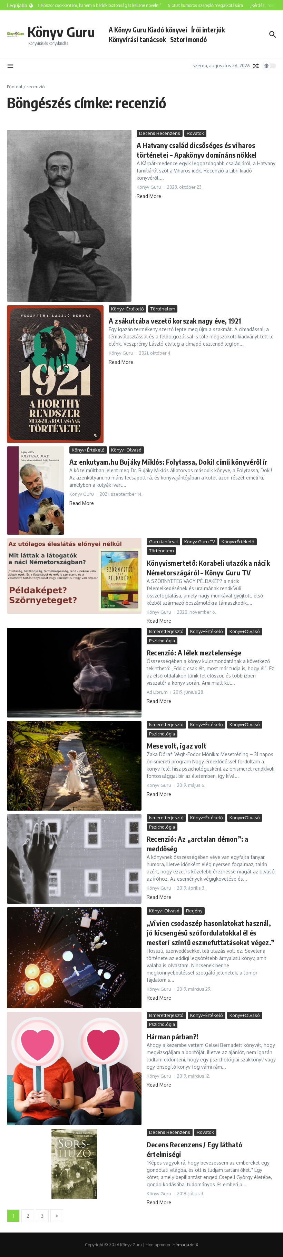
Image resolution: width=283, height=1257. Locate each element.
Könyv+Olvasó (126, 450)
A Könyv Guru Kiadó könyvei (148, 30)
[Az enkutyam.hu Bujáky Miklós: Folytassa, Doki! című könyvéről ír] (35, 490)
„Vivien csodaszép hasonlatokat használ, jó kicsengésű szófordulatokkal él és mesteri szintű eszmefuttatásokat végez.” (210, 933)
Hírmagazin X (185, 1244)
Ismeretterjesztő (166, 631)
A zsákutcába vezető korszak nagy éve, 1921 (175, 320)
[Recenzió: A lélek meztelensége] (74, 672)
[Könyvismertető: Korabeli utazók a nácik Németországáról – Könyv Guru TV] (74, 576)
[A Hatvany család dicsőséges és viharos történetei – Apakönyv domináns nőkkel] (69, 216)
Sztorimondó (188, 39)
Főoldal (14, 86)
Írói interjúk (208, 30)
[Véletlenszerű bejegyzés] (256, 66)
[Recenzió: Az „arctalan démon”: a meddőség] (74, 859)
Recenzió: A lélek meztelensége (194, 652)
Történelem (162, 308)
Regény (194, 910)
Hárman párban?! (172, 1036)
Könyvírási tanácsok (137, 39)
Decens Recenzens (159, 133)
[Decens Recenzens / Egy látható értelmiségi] (74, 1164)
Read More (149, 196)
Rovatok (195, 133)
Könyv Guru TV (199, 541)
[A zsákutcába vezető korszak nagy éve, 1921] (55, 374)
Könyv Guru (61, 31)
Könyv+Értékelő (127, 308)
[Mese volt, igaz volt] (74, 766)
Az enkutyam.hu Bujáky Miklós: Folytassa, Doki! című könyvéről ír (168, 461)
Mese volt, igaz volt (176, 745)
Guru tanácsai (163, 541)
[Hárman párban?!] (74, 1068)
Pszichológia (162, 640)
